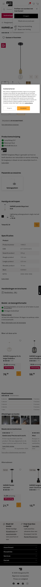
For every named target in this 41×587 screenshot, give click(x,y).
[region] (20, 98)
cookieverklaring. (29, 103)
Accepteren (23, 108)
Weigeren (9, 108)
